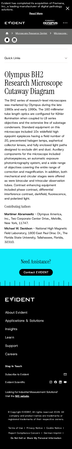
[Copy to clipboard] (7, 40)
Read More (36, 13)
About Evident (16, 312)
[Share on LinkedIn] (14, 40)
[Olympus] (50, 23)
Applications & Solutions (24, 320)
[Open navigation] (66, 22)
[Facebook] (55, 383)
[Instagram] (50, 383)
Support (11, 345)
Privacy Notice (35, 428)
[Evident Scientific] (15, 22)
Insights (11, 329)
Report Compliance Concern (24, 433)
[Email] (65, 375)
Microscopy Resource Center (31, 33)
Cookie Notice (54, 428)
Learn (9, 337)
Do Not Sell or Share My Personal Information (36, 438)
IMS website (22, 396)
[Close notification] (67, 8)
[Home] (7, 33)
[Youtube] (65, 383)
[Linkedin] (60, 383)
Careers (11, 354)
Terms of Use (15, 428)
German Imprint (52, 433)
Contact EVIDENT (36, 272)
